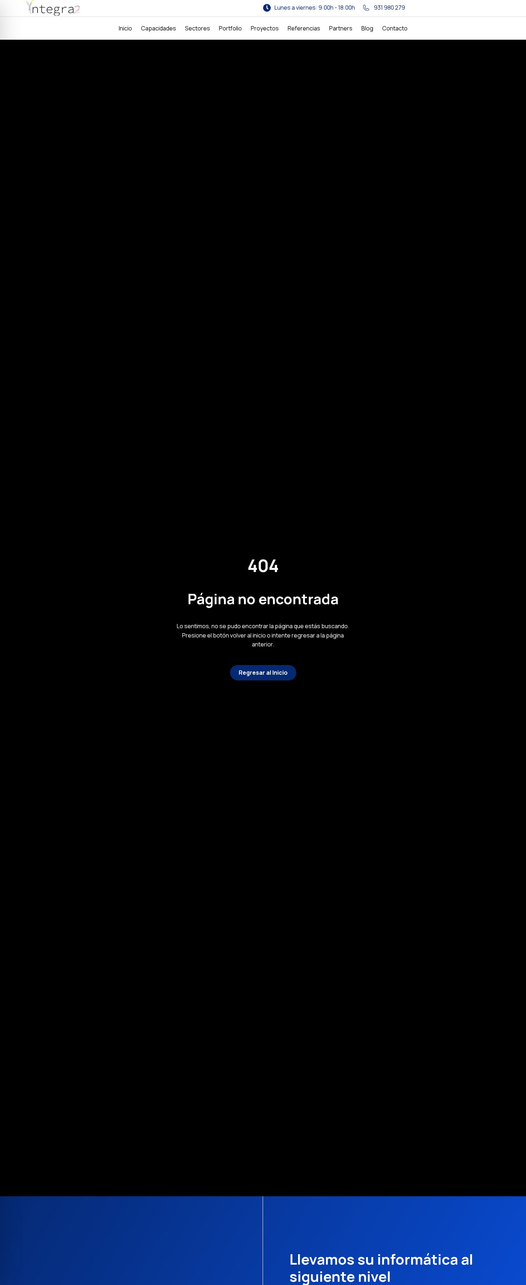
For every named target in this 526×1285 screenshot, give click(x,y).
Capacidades (158, 28)
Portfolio (230, 28)
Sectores (197, 28)
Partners (340, 28)
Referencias (304, 28)
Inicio (125, 28)
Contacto (395, 28)
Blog (367, 28)
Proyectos (265, 28)
